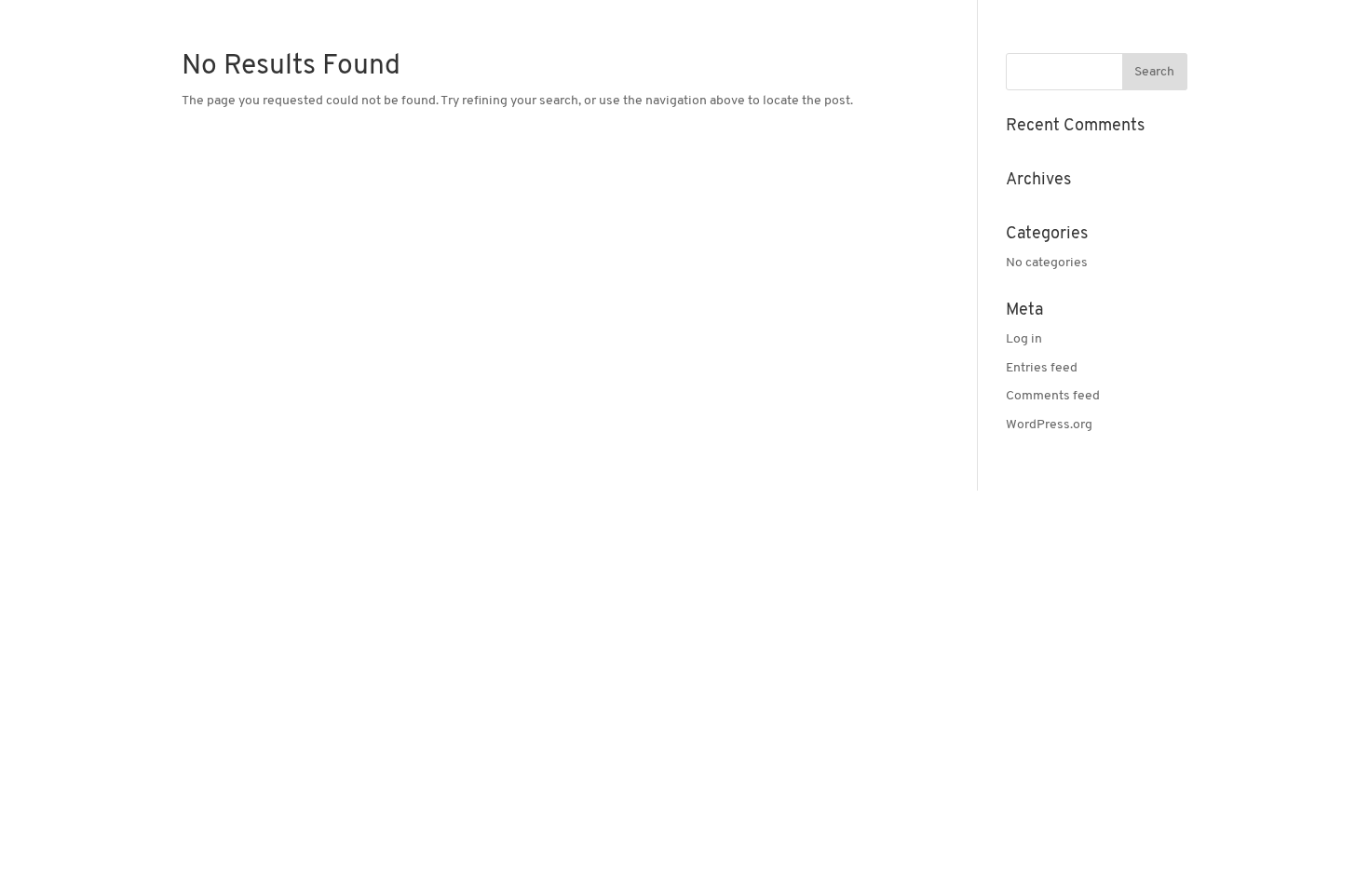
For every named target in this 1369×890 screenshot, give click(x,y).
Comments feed (1053, 396)
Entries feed (1042, 368)
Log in (1024, 339)
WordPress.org (1049, 425)
